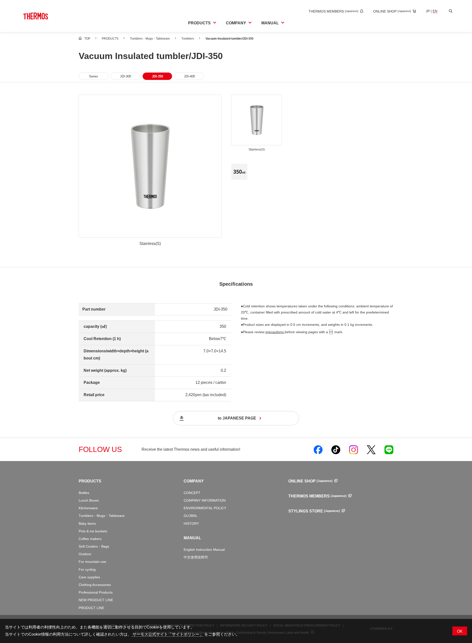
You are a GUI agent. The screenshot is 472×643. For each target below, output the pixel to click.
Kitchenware (88, 508)
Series (93, 76)
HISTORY (191, 523)
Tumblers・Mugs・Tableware (102, 516)
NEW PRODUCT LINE (96, 600)
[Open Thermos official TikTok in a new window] (335, 449)
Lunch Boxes (89, 500)
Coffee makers (90, 539)
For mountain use (92, 562)
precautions (275, 332)
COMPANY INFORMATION (205, 500)
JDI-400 (189, 76)
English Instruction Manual (204, 550)
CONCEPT (192, 493)
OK (460, 631)
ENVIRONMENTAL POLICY (205, 508)
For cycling (87, 569)
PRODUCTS (90, 481)
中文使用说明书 (196, 557)
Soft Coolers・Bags (94, 546)
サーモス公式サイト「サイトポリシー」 (167, 634)
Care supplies (89, 577)
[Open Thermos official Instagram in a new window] (353, 449)
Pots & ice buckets (93, 531)
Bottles (84, 493)
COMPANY (194, 481)
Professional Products (96, 592)
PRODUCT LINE (91, 608)
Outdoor (85, 554)
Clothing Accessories (95, 585)
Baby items (87, 523)
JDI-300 (125, 76)
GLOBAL (190, 516)
